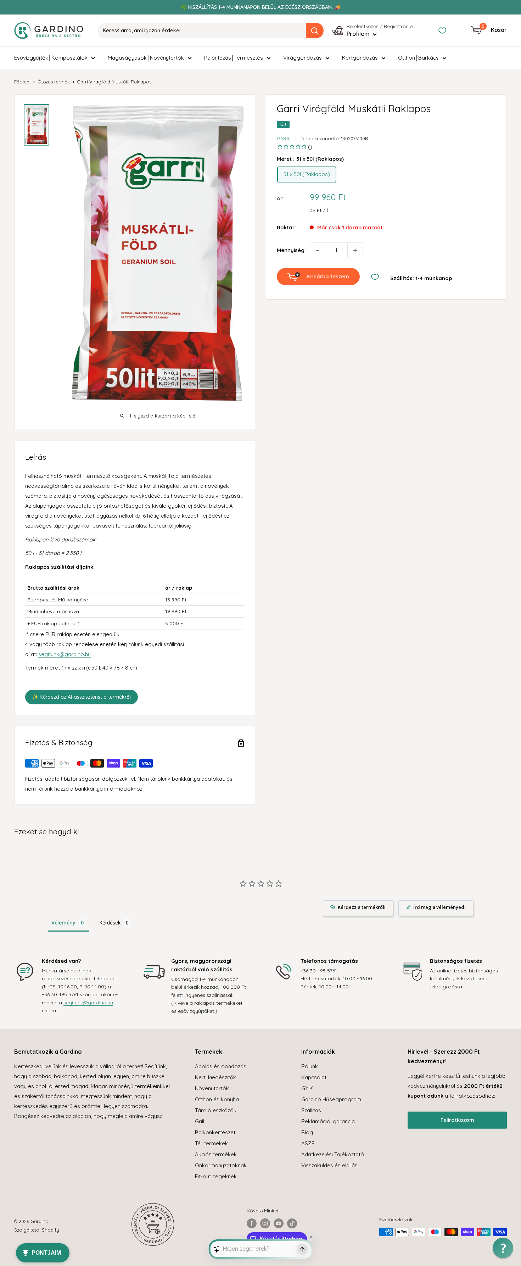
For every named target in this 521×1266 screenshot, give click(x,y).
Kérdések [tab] (110, 922)
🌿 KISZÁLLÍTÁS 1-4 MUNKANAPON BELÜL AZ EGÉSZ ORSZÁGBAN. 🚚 (260, 7)
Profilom (359, 33)
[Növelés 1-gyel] (355, 250)
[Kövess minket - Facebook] (252, 1223)
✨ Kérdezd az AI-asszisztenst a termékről (81, 697)
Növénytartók (212, 1088)
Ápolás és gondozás (220, 1066)
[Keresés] (315, 30)
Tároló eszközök (215, 1110)
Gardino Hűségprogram (331, 1099)
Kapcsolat (313, 1077)
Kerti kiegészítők (215, 1077)
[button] (503, 1248)
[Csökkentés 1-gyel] (317, 250)
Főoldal (22, 81)
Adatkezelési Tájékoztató (332, 1154)
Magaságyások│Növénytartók (146, 57)
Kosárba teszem (328, 276)
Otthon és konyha (217, 1099)
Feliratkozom (457, 1120)
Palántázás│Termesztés (233, 57)
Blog (307, 1132)
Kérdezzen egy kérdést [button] (358, 908)
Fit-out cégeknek (216, 1176)
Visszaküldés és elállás (329, 1165)
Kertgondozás (360, 57)
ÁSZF (307, 1143)
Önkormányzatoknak (221, 1165)
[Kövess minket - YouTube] (279, 1223)
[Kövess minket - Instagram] (265, 1223)
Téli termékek (211, 1143)
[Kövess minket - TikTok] (292, 1223)
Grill (199, 1121)
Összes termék (54, 81)
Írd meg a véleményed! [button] (439, 907)
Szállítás (311, 1110)
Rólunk (309, 1066)
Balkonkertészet (215, 1132)
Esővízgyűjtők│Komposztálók (51, 57)
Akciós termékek (216, 1154)
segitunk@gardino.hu (64, 654)
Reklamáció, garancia (328, 1121)
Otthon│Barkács (418, 57)
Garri (284, 138)
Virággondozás (302, 57)
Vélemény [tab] (63, 922)
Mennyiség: (291, 250)
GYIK (307, 1088)
